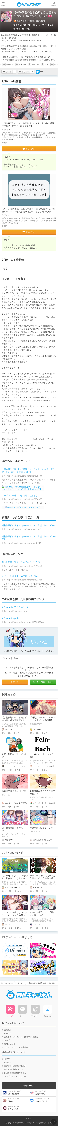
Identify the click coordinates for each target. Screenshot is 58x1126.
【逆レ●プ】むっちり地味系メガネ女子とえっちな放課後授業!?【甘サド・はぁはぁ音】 (28, 124)
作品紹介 (9, 64)
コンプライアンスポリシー (15, 1076)
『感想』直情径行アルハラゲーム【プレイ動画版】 (42, 719)
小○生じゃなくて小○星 (41, 828)
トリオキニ (14, 1108)
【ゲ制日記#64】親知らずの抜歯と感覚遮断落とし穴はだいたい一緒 (14, 720)
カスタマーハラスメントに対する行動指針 (21, 1037)
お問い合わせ (9, 1044)
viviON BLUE (42, 1100)
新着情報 (35, 64)
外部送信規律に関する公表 (15, 1073)
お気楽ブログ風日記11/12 (14, 791)
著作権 (7, 1059)
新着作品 (22, 64)
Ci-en (15, 1100)
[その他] (42, 72)
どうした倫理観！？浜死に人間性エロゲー (42, 914)
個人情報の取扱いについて (15, 1069)
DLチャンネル (29, 4)
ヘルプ (7, 1040)
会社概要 (7, 1030)
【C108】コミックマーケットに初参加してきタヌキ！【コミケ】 (15, 878)
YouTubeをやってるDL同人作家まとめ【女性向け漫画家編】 (43, 878)
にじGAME (42, 1092)
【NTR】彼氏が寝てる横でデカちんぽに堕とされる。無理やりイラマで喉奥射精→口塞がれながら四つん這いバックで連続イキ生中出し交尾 (28, 211)
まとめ (20, 983)
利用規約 (7, 1033)
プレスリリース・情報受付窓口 (17, 1047)
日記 (46, 64)
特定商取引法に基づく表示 (15, 1066)
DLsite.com (14, 1092)
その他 (27, 29)
